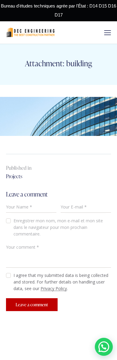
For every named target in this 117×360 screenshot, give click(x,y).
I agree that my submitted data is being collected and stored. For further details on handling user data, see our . (61, 281)
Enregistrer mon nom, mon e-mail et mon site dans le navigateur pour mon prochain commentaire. (58, 227)
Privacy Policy (53, 288)
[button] (104, 347)
